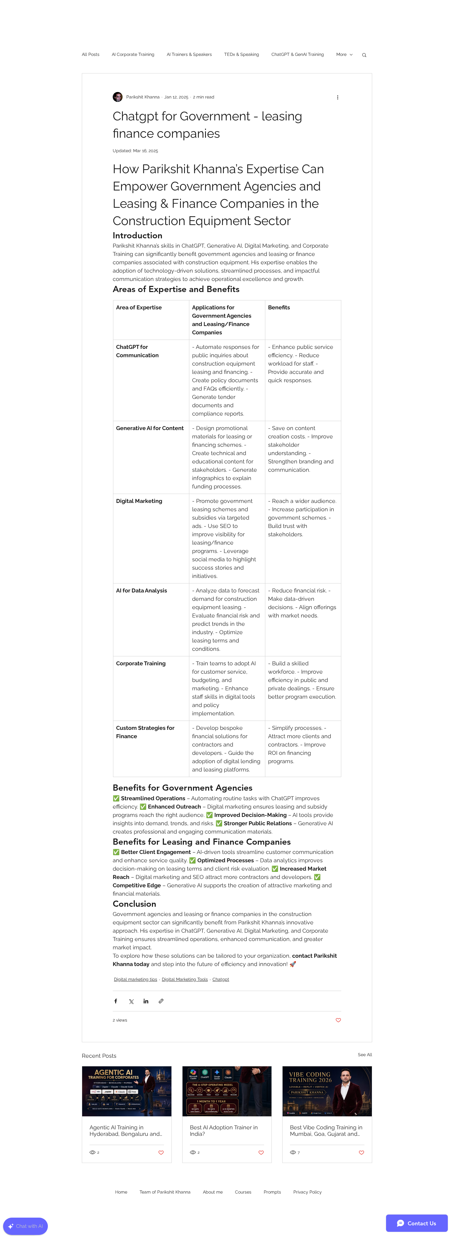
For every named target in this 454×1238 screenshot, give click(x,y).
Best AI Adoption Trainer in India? (224, 1130)
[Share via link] (161, 1001)
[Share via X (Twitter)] (131, 1001)
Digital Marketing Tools (185, 979)
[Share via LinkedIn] (146, 1001)
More (341, 54)
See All (365, 1054)
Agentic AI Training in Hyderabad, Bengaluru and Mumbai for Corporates (125, 1130)
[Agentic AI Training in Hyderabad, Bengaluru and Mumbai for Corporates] (126, 1091)
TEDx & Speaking (241, 54)
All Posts (90, 54)
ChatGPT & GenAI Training (297, 54)
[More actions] (337, 97)
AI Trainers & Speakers (189, 54)
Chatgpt (220, 979)
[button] (364, 54)
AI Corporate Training (133, 54)
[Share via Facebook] (116, 1001)
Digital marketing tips (135, 979)
